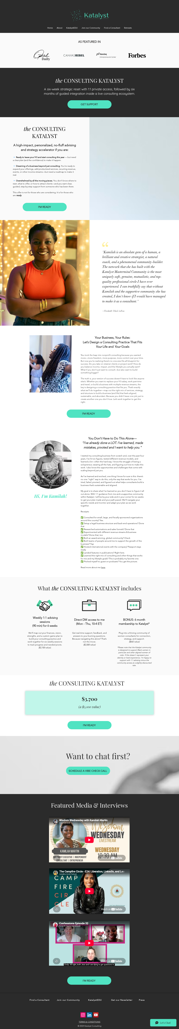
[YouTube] (95, 1014)
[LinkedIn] (89, 1014)
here (103, 567)
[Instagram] (83, 1014)
